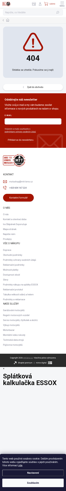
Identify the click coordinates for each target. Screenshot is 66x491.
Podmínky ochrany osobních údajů (19, 260)
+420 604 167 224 (18, 188)
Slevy (5, 279)
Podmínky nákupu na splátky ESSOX (20, 284)
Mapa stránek (9, 229)
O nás (6, 214)
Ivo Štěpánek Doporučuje (15, 224)
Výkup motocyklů (11, 325)
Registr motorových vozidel (16, 315)
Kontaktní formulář (18, 197)
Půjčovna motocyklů (13, 345)
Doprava (7, 250)
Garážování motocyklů (14, 310)
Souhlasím (33, 482)
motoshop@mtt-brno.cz (21, 181)
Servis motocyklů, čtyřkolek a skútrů (20, 320)
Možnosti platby (10, 270)
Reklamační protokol (13, 289)
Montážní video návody (14, 335)
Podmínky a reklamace (14, 299)
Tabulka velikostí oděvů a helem (18, 294)
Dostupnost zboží (11, 275)
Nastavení (33, 472)
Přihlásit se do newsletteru (20, 140)
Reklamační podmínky (13, 265)
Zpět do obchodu (35, 87)
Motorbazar (9, 330)
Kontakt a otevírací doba (14, 219)
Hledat (58, 12)
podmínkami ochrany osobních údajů (20, 132)
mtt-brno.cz (28, 358)
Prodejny (7, 239)
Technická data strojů (13, 340)
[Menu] (62, 4)
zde (20, 465)
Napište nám (9, 234)
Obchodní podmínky (12, 255)
